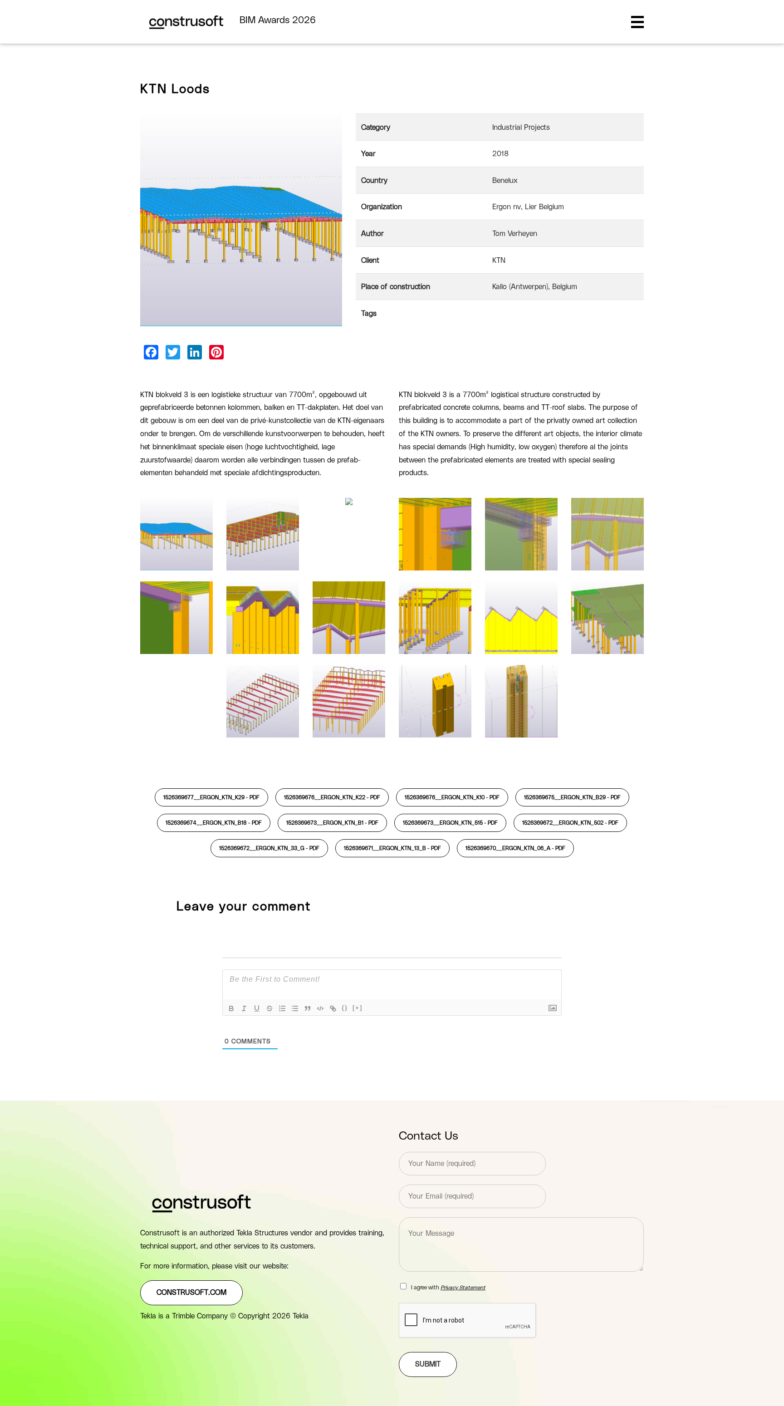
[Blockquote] (307, 1008)
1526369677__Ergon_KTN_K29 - (211, 797)
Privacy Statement (463, 1287)
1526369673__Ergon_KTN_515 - (450, 823)
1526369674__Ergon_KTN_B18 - (214, 823)
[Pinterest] (216, 352)
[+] (358, 1007)
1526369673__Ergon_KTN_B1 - (332, 823)
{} (345, 1007)
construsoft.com (191, 1292)
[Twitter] (173, 352)
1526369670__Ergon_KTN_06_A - (515, 848)
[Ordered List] (282, 1008)
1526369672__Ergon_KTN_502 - (570, 823)
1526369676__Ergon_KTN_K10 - (452, 797)
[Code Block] (320, 1008)
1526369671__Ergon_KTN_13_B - (392, 848)
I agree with (448, 1287)
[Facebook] (151, 352)
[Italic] (244, 1008)
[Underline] (256, 1008)
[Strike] (269, 1008)
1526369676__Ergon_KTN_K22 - (332, 797)
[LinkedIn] (195, 352)
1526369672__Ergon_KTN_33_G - (269, 848)
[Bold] (231, 1008)
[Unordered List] (295, 1008)
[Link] (333, 1008)
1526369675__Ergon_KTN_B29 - (572, 797)
